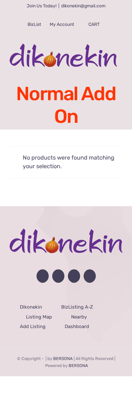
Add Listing (32, 326)
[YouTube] (57, 276)
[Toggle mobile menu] (119, 70)
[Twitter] (74, 276)
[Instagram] (91, 276)
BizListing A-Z (77, 307)
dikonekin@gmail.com (83, 6)
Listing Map (39, 317)
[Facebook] (40, 276)
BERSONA (63, 358)
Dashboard (76, 326)
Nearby (79, 317)
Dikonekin (31, 307)
